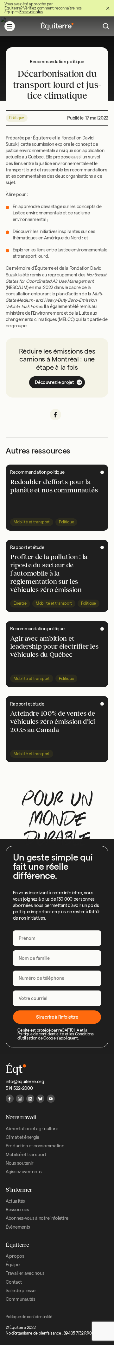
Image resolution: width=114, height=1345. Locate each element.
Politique (16, 118)
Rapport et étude (27, 547)
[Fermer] (108, 8)
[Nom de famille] (57, 958)
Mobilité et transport (32, 522)
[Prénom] (57, 938)
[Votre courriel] (57, 998)
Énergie (20, 603)
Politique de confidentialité (40, 1034)
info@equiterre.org (25, 1081)
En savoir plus (31, 12)
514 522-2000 (19, 1088)
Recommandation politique (37, 472)
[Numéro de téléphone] (57, 978)
